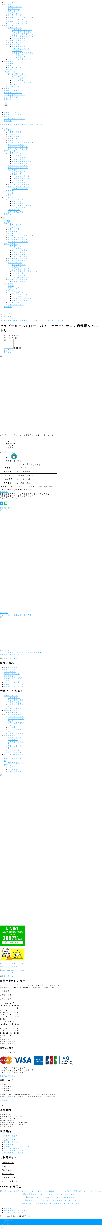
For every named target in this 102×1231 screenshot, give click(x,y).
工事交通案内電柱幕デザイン (25, 53)
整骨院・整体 (6, 508)
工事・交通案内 (15, 771)
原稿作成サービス (20, 76)
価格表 (11, 63)
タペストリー (14, 9)
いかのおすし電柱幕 (21, 49)
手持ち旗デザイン (12, 710)
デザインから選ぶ (12, 25)
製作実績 (8, 88)
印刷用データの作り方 (22, 82)
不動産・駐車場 (19, 159)
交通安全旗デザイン (17, 42)
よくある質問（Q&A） (14, 95)
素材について (14, 65)
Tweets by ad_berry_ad (11, 963)
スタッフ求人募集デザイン (24, 32)
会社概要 (8, 121)
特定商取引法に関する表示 (16, 1210)
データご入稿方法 (20, 78)
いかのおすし (18, 155)
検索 (6, 105)
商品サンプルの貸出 (13, 93)
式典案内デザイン (20, 189)
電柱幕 (11, 140)
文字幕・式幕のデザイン (19, 40)
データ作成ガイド (16, 74)
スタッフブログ (11, 97)
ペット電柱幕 (18, 55)
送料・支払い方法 (16, 212)
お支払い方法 (8, 1174)
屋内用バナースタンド (18, 23)
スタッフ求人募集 (20, 157)
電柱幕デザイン (15, 44)
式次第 (11, 721)
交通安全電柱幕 (19, 46)
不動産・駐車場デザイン (23, 36)
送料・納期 (13, 84)
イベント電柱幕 (19, 57)
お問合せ (8, 99)
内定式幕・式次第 (16, 719)
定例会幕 (12, 727)
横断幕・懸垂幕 (15, 7)
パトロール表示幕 (16, 19)
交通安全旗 (13, 13)
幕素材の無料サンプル (18, 67)
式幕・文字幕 (14, 11)
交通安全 (12, 767)
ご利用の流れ (8, 1163)
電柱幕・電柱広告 (16, 15)
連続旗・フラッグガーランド (21, 17)
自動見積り (9, 70)
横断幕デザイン (15, 28)
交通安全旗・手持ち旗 (18, 166)
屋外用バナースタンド (18, 21)
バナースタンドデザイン (19, 187)
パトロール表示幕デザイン (20, 59)
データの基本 (18, 80)
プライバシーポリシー (14, 1212)
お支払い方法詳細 (8, 1076)
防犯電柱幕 (17, 51)
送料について (8, 1166)
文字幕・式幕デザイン (18, 168)
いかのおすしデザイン (22, 30)
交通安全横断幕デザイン (23, 34)
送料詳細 (4, 1100)
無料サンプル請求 (12, 112)
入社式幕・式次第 (16, 717)
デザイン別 (9, 765)
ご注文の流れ (14, 86)
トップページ (10, 2)
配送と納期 (7, 1170)
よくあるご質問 (9, 1177)
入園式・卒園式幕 (16, 733)
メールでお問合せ (10, 1181)
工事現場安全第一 (20, 38)
